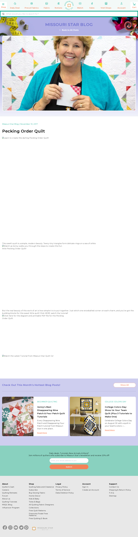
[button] (3, 5)
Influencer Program (11, 508)
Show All (125, 385)
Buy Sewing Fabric (37, 493)
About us (6, 499)
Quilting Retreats (9, 493)
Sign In (85, 487)
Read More (42, 433)
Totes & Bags (34, 502)
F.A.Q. (111, 493)
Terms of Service (63, 490)
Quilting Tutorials (9, 502)
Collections (34, 508)
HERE (47, 313)
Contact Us (114, 487)
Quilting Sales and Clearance (41, 487)
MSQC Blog (7, 505)
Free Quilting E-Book (38, 518)
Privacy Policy (62, 487)
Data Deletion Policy (65, 493)
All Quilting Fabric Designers (41, 505)
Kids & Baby (34, 499)
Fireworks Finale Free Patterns (38, 515)
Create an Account (90, 490)
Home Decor (34, 496)
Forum (5, 496)
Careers (5, 490)
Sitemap (112, 496)
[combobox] (69, 14)
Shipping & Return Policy (120, 490)
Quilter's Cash (8, 487)
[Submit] (3, 14)
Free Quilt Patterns (37, 511)
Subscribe (33, 490)
